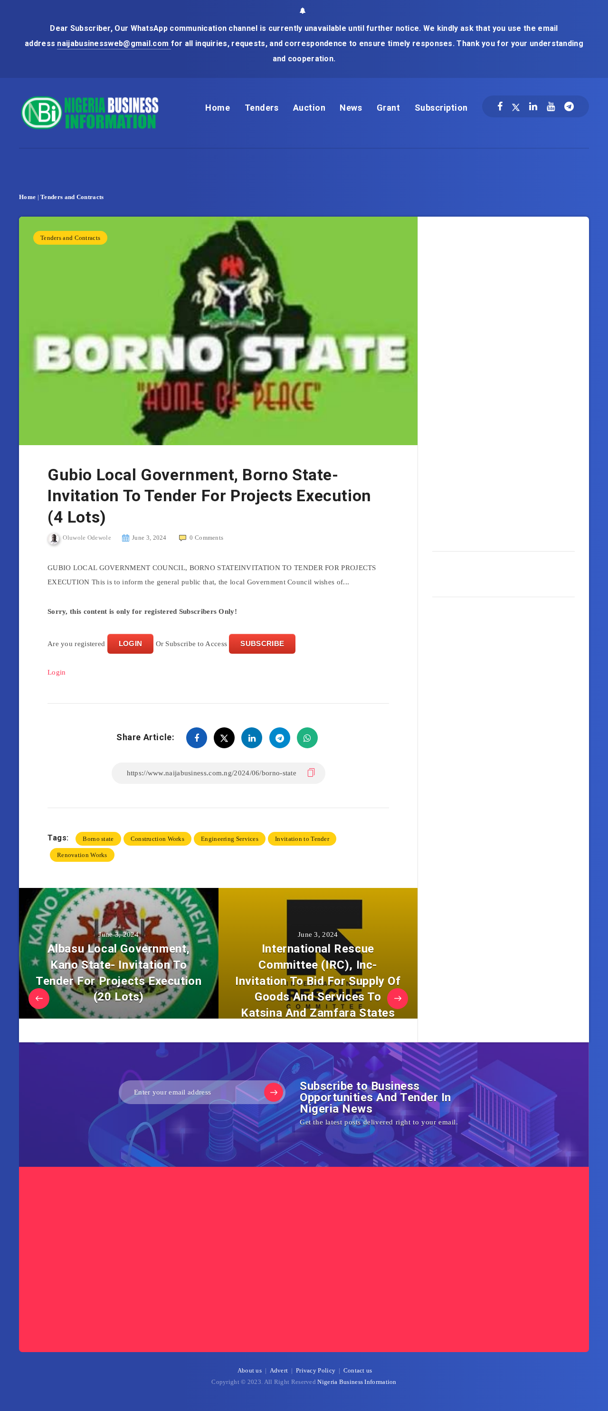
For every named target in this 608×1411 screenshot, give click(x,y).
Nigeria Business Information (356, 1381)
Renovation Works (82, 854)
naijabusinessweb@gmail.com (114, 43)
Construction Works (157, 838)
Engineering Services (229, 838)
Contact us (357, 1370)
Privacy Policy (315, 1370)
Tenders (262, 108)
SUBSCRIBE (262, 643)
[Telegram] (569, 106)
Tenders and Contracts (72, 196)
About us (250, 1370)
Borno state (98, 838)
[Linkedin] (533, 106)
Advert (279, 1370)
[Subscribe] (273, 1092)
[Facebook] (500, 106)
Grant (388, 108)
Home (217, 108)
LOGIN (130, 643)
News (351, 108)
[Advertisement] (503, 380)
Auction (309, 108)
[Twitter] (516, 106)
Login (57, 672)
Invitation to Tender (302, 838)
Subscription (441, 108)
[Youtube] (551, 106)
